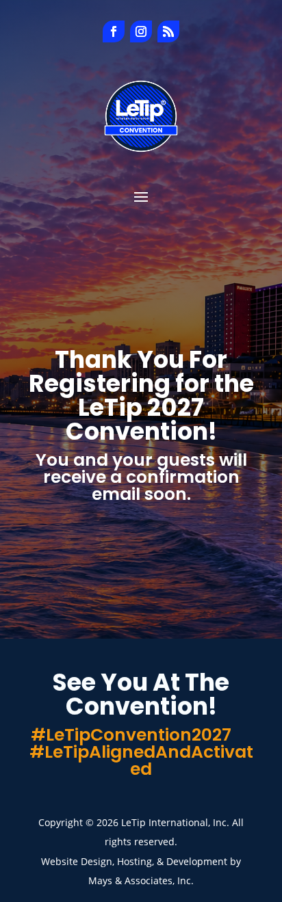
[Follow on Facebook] (114, 31)
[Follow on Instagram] (141, 31)
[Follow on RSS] (168, 31)
